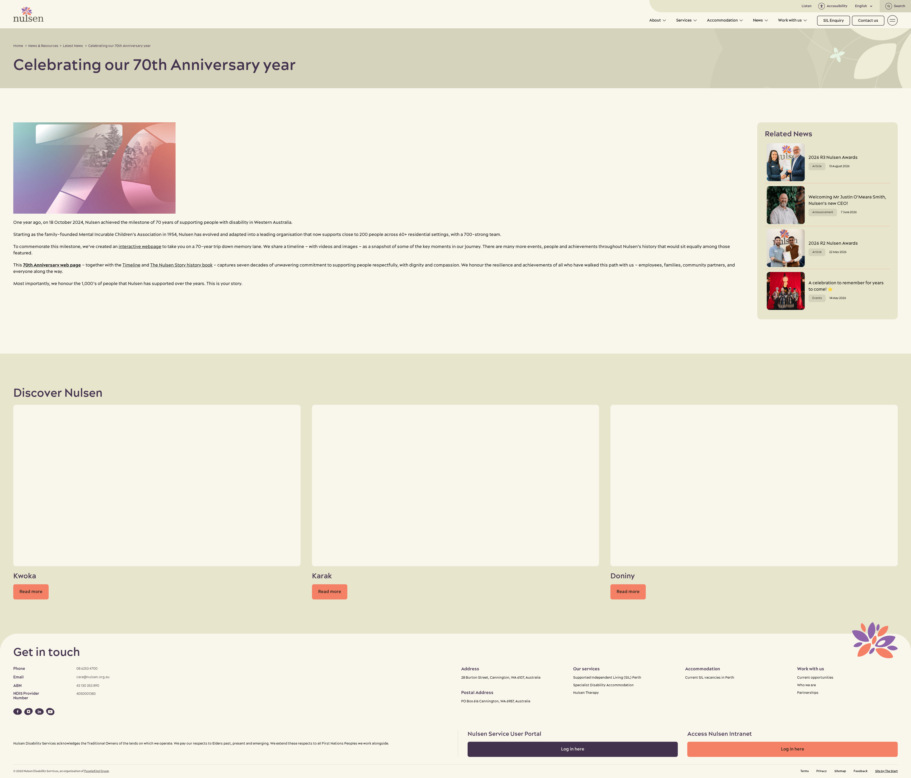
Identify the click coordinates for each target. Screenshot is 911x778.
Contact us (868, 20)
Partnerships (807, 693)
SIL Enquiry (833, 20)
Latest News (73, 46)
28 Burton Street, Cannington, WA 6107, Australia (500, 677)
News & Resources (43, 46)
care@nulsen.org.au (93, 677)
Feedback (861, 771)
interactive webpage (140, 247)
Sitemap (840, 771)
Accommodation (722, 20)
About (655, 20)
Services (684, 20)
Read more (30, 592)
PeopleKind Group (96, 771)
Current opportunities (815, 677)
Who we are (806, 685)
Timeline (131, 265)
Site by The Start (886, 771)
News (758, 20)
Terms (804, 771)
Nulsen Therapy (586, 693)
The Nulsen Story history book (181, 265)
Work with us (790, 20)
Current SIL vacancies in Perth (709, 677)
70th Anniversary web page (52, 265)
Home (18, 46)
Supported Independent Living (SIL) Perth (607, 677)
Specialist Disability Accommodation (603, 685)
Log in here (572, 749)
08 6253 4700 (87, 668)
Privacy (821, 771)
